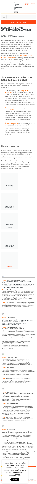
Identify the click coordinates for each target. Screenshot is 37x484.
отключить (11, 472)
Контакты (16, 10)
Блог (15, 8)
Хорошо (15, 479)
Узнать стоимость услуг (18, 22)
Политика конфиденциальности (28, 480)
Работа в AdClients (16, 5)
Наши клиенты (18, 7)
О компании (17, 3)
